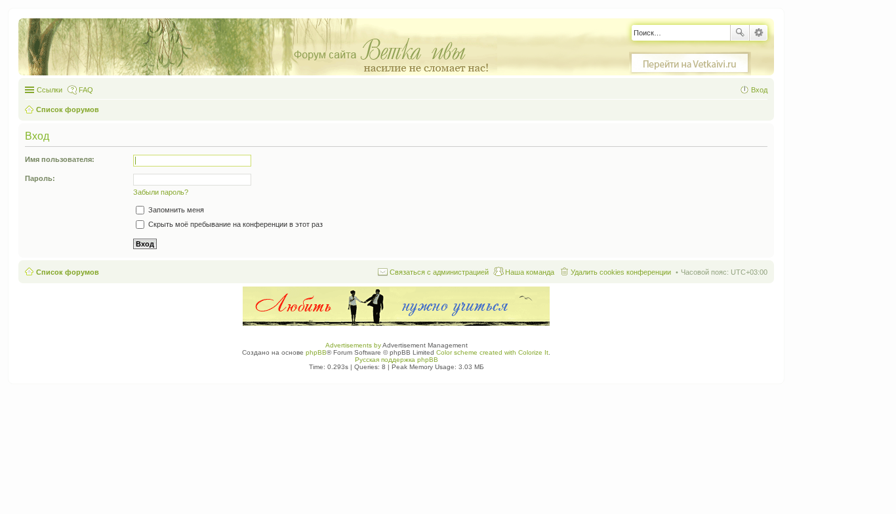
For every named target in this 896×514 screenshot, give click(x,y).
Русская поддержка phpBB (396, 359)
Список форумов (67, 272)
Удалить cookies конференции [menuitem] (621, 272)
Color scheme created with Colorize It (492, 352)
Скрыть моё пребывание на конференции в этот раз (234, 224)
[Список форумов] (264, 47)
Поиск (740, 33)
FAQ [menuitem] (86, 90)
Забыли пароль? (160, 192)
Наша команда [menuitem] (529, 272)
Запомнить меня (175, 210)
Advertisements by (353, 345)
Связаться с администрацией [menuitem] (439, 272)
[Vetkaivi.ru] (690, 63)
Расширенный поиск (758, 33)
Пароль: (40, 178)
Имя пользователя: (59, 159)
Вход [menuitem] (759, 90)
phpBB (316, 352)
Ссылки (49, 90)
